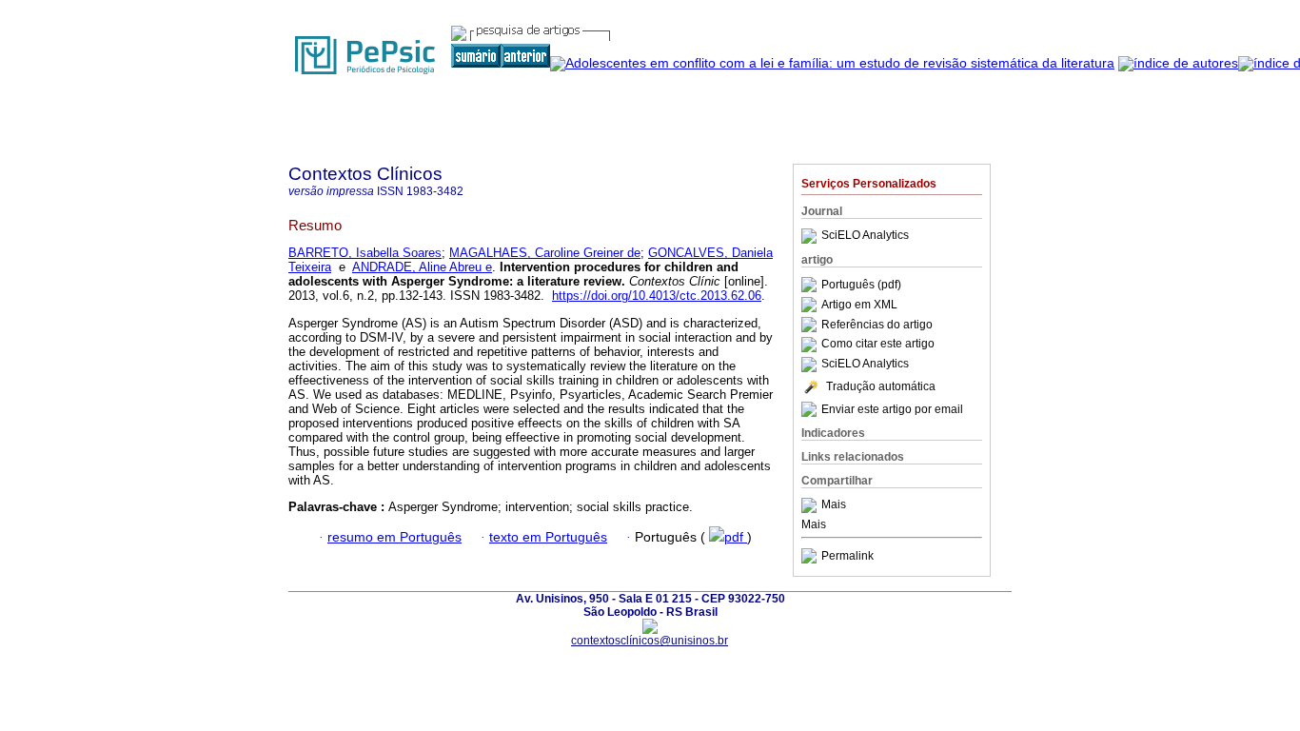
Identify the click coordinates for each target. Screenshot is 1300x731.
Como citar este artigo (878, 344)
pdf (735, 537)
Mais (833, 505)
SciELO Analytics (865, 236)
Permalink (847, 556)
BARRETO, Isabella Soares (365, 253)
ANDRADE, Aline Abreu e (422, 267)
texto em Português (548, 537)
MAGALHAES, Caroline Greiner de (544, 253)
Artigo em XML (859, 304)
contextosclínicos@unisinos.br (649, 640)
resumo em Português (394, 537)
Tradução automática (881, 386)
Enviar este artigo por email (892, 409)
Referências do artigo (877, 324)
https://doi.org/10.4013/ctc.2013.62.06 (656, 295)
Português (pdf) (861, 284)
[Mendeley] (811, 505)
